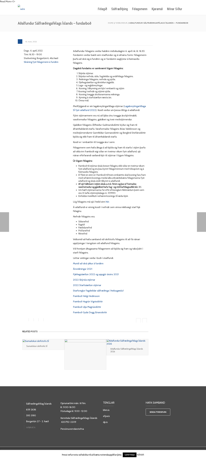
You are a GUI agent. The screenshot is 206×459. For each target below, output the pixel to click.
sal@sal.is (30, 427)
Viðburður (121, 23)
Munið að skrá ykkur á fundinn (88, 263)
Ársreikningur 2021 (82, 268)
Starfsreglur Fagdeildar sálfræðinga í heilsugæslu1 (98, 290)
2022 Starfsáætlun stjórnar (87, 285)
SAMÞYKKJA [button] (130, 455)
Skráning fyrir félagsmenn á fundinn (41, 62)
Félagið (102, 9)
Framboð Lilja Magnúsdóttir (87, 306)
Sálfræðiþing (119, 9)
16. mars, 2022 (31, 41)
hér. (108, 201)
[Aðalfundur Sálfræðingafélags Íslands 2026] (127, 342)
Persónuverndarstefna (72, 428)
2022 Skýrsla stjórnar (84, 279)
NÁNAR (140, 454)
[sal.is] (21, 9)
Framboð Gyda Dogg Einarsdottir (90, 312)
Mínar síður (174, 9)
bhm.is (106, 410)
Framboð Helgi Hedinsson (86, 296)
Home (111, 23)
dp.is (105, 422)
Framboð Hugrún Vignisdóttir (88, 301)
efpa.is (106, 416)
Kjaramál (157, 9)
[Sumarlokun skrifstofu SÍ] (43, 340)
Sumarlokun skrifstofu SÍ (36, 346)
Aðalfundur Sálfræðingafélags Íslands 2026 (126, 350)
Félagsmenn (139, 9)
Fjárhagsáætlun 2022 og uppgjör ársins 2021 (96, 274)
